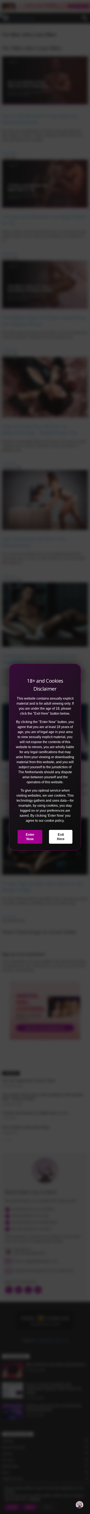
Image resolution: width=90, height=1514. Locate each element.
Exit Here (60, 837)
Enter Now (30, 837)
